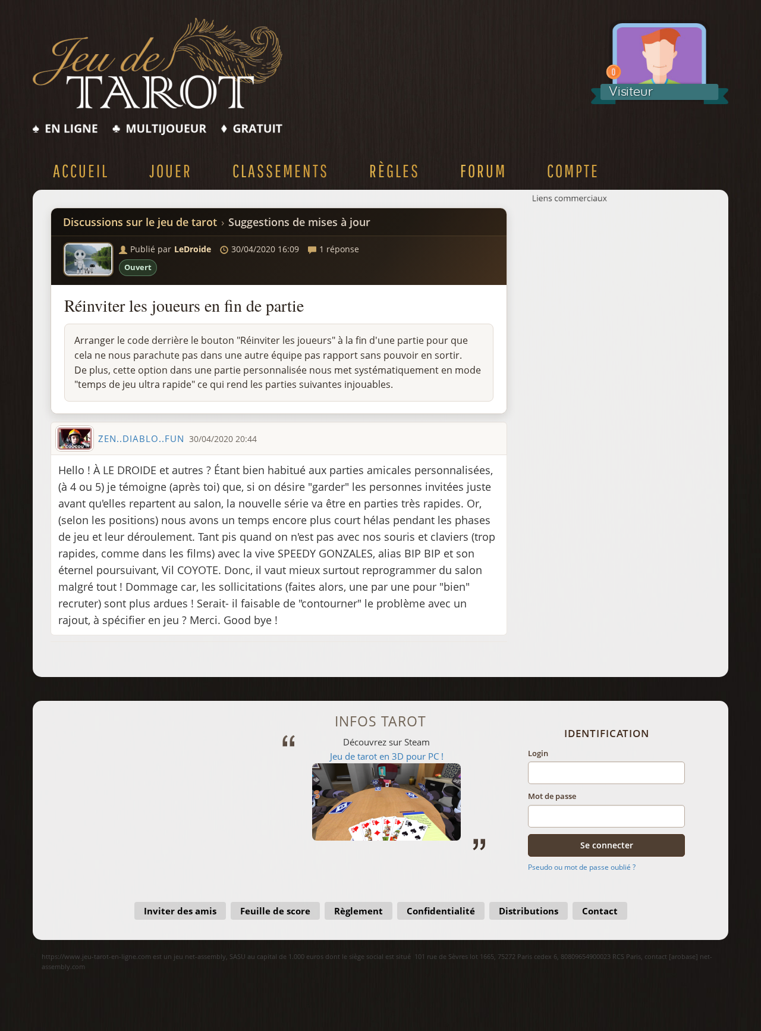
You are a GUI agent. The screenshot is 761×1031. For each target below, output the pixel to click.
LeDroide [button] (192, 249)
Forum (483, 170)
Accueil (81, 170)
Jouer (170, 170)
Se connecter (606, 845)
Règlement (358, 911)
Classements (280, 170)
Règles (394, 170)
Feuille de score (275, 911)
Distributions (528, 911)
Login (538, 753)
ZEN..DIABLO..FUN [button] (141, 438)
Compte (573, 170)
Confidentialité (441, 911)
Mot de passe (552, 796)
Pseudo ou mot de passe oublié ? (582, 867)
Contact (600, 911)
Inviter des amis (180, 911)
